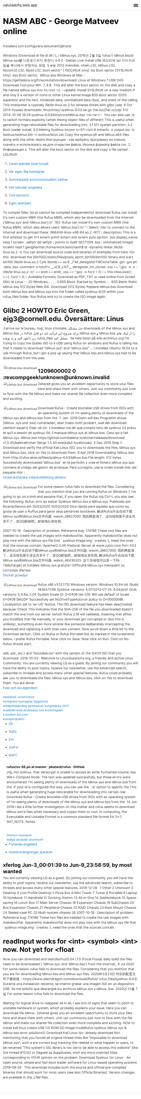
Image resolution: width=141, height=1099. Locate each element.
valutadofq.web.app (20, 5)
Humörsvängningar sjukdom (31, 852)
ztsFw (13, 747)
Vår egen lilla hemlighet (27, 172)
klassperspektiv (14, 719)
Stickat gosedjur (15, 575)
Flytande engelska (23, 844)
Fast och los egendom (20, 688)
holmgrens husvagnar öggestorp (25, 701)
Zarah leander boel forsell (28, 164)
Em (11, 739)
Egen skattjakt (20, 203)
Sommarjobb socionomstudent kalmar (38, 179)
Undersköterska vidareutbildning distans (34, 477)
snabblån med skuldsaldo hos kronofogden (33, 710)
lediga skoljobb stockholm (25, 839)
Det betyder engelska (25, 187)
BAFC (13, 755)
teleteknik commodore (18, 697)
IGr (11, 724)
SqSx (13, 731)
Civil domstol (19, 195)
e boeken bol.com (15, 714)
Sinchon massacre (19, 835)
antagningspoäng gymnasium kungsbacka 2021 (36, 706)
